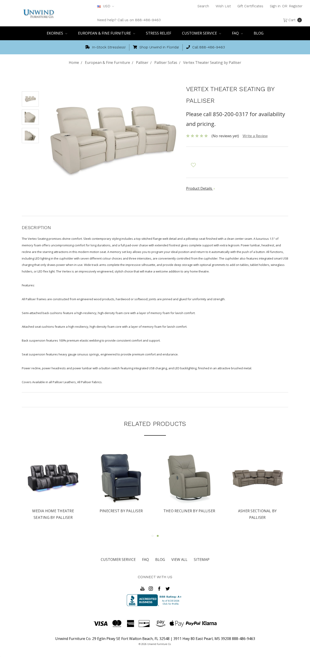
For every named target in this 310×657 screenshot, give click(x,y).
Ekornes (55, 33)
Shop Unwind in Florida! (158, 47)
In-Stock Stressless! (108, 47)
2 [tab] (158, 536)
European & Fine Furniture (105, 33)
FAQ (236, 33)
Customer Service (200, 33)
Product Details (199, 188)
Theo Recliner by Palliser (189, 510)
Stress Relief (158, 33)
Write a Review (255, 135)
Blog (258, 33)
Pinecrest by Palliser (121, 510)
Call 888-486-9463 (208, 47)
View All (179, 559)
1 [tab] (152, 536)
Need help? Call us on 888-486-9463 (129, 20)
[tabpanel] (257, 486)
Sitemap (201, 559)
